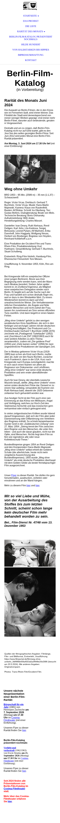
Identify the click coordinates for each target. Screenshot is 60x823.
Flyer (13, 475)
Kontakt (31, 60)
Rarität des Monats (30, 31)
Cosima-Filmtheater (12, 718)
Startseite (30, 16)
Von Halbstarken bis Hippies (30, 49)
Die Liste (30, 26)
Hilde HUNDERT (30, 44)
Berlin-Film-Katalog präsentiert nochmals (30, 37)
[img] (30, 6)
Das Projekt (31, 21)
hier (28, 485)
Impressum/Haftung (31, 55)
